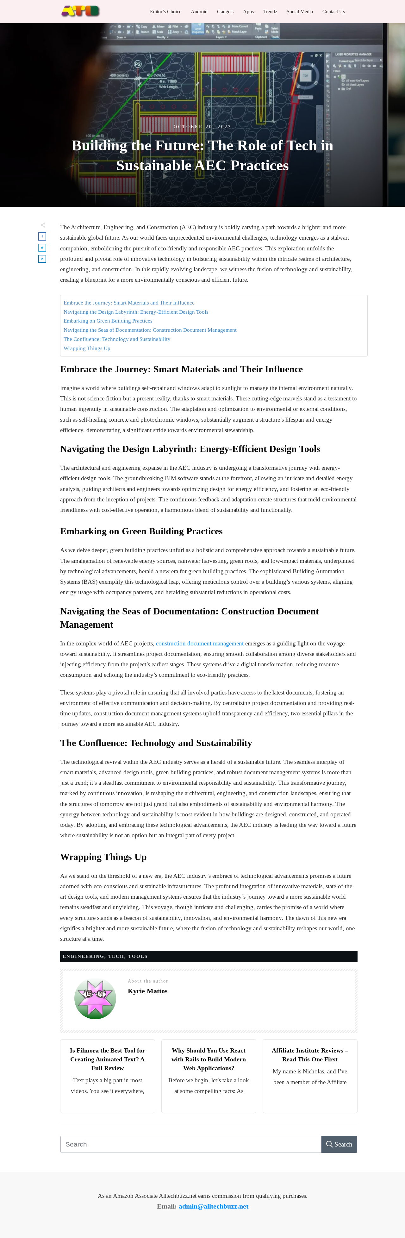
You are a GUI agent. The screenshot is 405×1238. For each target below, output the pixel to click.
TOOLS (138, 956)
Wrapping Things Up (87, 348)
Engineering (83, 956)
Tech (116, 956)
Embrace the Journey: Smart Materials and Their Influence (129, 303)
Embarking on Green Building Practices (108, 321)
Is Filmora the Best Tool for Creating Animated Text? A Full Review (107, 1059)
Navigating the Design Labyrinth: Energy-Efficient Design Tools (136, 312)
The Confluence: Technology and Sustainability (117, 339)
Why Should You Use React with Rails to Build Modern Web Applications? (208, 1059)
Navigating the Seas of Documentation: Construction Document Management (150, 330)
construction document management (200, 643)
